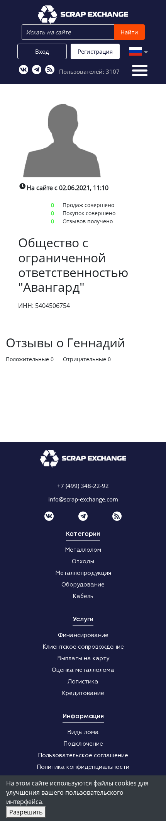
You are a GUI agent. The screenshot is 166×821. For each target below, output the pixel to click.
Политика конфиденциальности (83, 767)
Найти (129, 32)
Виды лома (83, 732)
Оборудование (83, 585)
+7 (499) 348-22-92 (83, 486)
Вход (42, 51)
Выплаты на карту (83, 658)
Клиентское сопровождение (83, 647)
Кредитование (83, 693)
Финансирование (83, 635)
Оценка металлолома (83, 670)
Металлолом (83, 550)
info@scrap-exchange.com (83, 499)
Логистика (83, 682)
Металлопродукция (83, 573)
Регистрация (95, 51)
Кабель (83, 596)
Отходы (83, 561)
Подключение (83, 744)
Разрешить (25, 812)
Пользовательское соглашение (83, 755)
